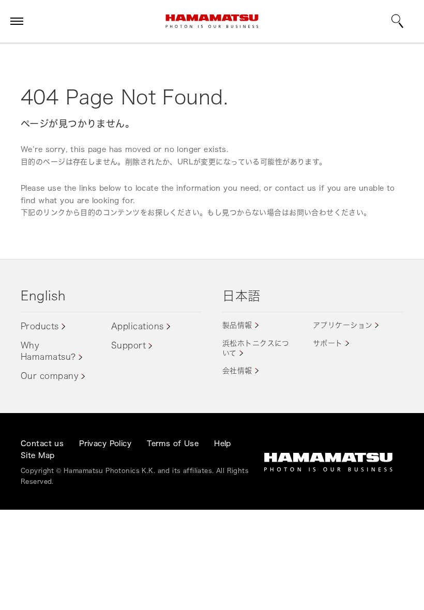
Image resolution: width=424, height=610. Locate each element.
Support (128, 345)
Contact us (42, 443)
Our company (50, 376)
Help (222, 443)
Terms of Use (173, 443)
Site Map (37, 455)
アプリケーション (342, 325)
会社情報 (237, 370)
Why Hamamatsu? (48, 351)
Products (40, 326)
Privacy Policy (105, 443)
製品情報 (237, 325)
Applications (137, 326)
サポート (328, 343)
